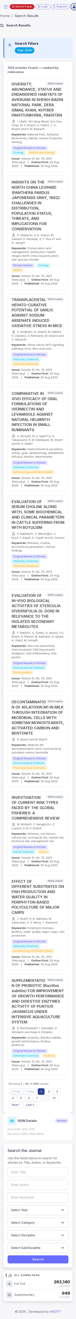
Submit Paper (24, 6)
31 (54, 1098)
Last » (30, 1104)
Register (62, 6)
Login (44, 6)
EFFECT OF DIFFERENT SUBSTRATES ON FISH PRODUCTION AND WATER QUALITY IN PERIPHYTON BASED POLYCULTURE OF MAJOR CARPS (38, 897)
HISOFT (55, 1312)
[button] (5, 6)
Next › (16, 1104)
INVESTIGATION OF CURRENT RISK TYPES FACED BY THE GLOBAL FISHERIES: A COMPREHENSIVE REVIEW (36, 807)
